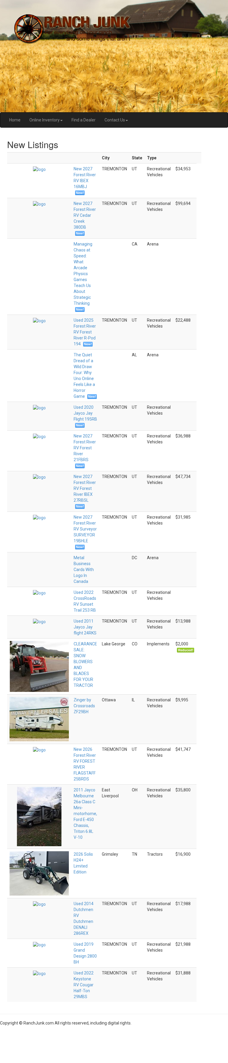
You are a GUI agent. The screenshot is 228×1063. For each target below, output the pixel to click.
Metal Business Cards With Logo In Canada (84, 569)
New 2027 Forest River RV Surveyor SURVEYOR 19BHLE (85, 529)
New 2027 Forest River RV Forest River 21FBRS (85, 448)
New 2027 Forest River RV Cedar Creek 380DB (85, 215)
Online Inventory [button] (44, 120)
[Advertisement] (114, 1042)
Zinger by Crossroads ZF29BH (84, 706)
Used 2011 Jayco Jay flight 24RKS (85, 627)
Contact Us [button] (114, 120)
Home (14, 120)
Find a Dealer (84, 120)
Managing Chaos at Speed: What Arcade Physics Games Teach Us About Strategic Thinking (83, 274)
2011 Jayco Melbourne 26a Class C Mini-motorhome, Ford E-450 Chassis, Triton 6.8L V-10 (85, 814)
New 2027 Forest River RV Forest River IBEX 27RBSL (85, 488)
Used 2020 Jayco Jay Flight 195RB (85, 413)
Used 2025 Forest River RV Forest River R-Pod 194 (85, 332)
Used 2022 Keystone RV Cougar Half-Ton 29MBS (84, 985)
